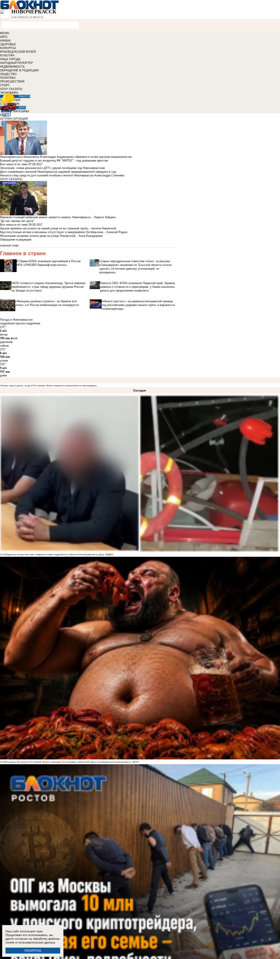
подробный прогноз (12, 323)
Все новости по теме (14, 164)
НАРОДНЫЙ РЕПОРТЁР (16, 63)
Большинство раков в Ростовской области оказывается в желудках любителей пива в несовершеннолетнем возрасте (68, 762)
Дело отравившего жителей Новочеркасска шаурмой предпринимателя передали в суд (58, 171)
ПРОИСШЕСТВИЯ (12, 81)
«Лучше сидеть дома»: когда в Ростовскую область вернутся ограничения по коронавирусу (48, 385)
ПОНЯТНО (32, 950)
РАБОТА (24, 96)
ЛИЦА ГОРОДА (10, 59)
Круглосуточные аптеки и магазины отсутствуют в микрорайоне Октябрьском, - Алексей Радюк (63, 232)
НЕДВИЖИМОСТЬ (12, 66)
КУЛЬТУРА (7, 55)
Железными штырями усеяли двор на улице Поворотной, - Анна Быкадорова (51, 235)
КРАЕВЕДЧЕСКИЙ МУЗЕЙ (18, 51)
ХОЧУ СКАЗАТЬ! (11, 89)
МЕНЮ (4, 33)
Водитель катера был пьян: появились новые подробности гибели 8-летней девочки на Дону (55, 554)
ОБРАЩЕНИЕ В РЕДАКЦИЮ (19, 70)
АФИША (5, 40)
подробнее (33, 323)
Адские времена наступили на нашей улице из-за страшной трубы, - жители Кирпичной (58, 228)
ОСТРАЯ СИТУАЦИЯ (14, 118)
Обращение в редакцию (16, 239)
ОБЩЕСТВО (8, 74)
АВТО (3, 37)
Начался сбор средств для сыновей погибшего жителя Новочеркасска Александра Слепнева (62, 175)
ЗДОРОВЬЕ (8, 44)
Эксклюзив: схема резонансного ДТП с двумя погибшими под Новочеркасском (52, 168)
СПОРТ (5, 85)
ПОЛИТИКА (8, 77)
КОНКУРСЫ (8, 48)
